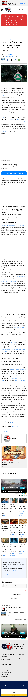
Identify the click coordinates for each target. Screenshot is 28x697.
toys (18, 119)
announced (13, 342)
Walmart (19, 339)
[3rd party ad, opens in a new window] (14, 458)
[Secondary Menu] (3, 9)
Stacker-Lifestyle (15, 426)
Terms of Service (5, 654)
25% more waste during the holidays (17, 369)
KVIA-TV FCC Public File (8, 658)
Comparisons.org (7, 466)
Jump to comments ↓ (6, 431)
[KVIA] (9, 9)
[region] (14, 600)
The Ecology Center (15, 375)
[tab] (5, 591)
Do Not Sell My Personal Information (10, 659)
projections (4, 279)
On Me (3, 95)
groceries (9, 119)
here (8, 574)
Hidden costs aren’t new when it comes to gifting (13, 225)
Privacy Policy (13, 654)
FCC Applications (19, 658)
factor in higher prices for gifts (19, 121)
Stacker (4, 54)
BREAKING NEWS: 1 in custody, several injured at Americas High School (12, 22)
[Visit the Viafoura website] (23, 619)
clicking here (13, 570)
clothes (13, 119)
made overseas (12, 122)
